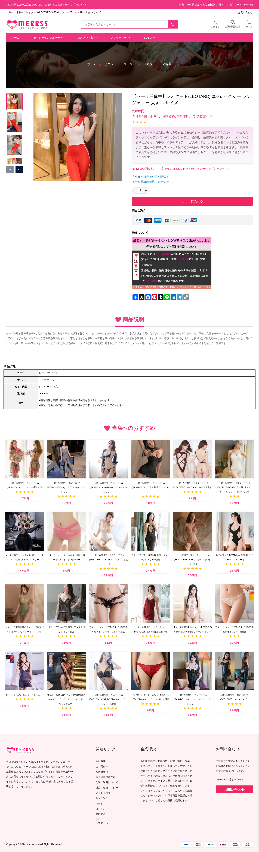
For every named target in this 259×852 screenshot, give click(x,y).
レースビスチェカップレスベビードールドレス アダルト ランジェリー (24, 557)
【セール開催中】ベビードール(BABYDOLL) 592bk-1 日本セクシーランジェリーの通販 (108, 699)
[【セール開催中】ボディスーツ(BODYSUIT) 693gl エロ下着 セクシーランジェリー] (66, 459)
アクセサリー (119, 37)
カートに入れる (192, 201)
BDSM (148, 37)
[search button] (173, 24)
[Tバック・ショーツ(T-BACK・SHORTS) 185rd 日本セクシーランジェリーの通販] (150, 671)
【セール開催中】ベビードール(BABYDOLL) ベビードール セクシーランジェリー (192, 699)
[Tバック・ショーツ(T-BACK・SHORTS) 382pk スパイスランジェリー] (66, 531)
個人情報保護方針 (105, 777)
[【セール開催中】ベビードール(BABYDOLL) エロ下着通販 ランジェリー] (150, 459)
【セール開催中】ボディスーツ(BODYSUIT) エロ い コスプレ (234, 697)
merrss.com (33, 844)
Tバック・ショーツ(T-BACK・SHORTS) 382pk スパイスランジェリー (66, 557)
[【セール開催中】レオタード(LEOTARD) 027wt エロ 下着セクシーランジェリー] (192, 603)
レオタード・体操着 (157, 64)
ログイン (101, 808)
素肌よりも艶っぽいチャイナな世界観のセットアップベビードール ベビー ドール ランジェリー (66, 699)
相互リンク (102, 798)
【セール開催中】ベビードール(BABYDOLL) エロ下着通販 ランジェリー (150, 487)
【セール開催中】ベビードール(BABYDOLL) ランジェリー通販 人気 (24, 485)
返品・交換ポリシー (107, 787)
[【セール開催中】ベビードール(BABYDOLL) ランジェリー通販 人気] (24, 459)
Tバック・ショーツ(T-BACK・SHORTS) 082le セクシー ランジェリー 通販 (109, 629)
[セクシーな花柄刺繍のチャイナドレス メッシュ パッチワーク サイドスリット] (24, 603)
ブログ (99, 819)
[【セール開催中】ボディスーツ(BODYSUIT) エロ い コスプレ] (234, 671)
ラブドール (102, 823)
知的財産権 (102, 771)
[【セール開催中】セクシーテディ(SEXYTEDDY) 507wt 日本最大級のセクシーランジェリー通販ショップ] (234, 459)
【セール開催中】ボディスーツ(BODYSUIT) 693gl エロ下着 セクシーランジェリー (66, 487)
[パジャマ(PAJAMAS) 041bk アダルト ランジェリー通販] (66, 603)
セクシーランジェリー (47, 37)
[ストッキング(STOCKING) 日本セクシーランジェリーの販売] (150, 531)
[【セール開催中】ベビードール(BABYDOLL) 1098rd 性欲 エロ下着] (150, 603)
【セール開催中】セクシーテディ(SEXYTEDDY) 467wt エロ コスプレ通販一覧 (108, 559)
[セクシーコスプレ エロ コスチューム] (24, 671)
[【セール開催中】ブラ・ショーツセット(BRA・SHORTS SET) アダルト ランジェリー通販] (192, 531)
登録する (101, 814)
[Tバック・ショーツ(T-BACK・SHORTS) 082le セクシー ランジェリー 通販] (108, 603)
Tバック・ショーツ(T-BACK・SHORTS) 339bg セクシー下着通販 (234, 629)
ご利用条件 (102, 766)
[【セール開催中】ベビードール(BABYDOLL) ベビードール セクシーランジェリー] (192, 671)
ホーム (15, 37)
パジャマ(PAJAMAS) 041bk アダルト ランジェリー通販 (66, 629)
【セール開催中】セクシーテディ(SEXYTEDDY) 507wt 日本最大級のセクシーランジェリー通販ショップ (234, 487)
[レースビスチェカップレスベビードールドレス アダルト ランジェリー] (24, 531)
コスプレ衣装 (85, 37)
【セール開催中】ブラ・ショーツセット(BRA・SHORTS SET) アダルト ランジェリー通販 (192, 559)
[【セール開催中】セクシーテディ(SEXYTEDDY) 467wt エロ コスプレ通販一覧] (108, 531)
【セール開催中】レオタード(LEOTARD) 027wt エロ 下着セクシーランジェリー (192, 629)
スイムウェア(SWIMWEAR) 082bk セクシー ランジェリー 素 (234, 557)
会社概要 (101, 761)
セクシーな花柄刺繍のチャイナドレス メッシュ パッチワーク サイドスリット (24, 629)
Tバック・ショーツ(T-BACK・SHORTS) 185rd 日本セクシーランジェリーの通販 (150, 697)
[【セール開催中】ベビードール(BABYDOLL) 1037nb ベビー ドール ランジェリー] (108, 459)
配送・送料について (107, 782)
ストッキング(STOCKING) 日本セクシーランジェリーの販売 (150, 557)
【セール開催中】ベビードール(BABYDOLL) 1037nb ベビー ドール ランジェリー (108, 487)
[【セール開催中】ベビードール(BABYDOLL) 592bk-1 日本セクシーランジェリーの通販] (108, 671)
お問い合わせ (245, 12)
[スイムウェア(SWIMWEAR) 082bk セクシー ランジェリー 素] (234, 531)
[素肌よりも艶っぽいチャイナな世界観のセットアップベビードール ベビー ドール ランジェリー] (66, 671)
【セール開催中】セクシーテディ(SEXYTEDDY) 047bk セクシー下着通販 (192, 485)
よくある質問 (103, 793)
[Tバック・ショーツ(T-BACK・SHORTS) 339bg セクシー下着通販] (234, 603)
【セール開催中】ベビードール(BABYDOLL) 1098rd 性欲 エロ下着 (150, 629)
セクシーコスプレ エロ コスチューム (22, 695)
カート (99, 803)
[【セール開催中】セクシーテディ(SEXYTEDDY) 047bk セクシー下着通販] (192, 459)
